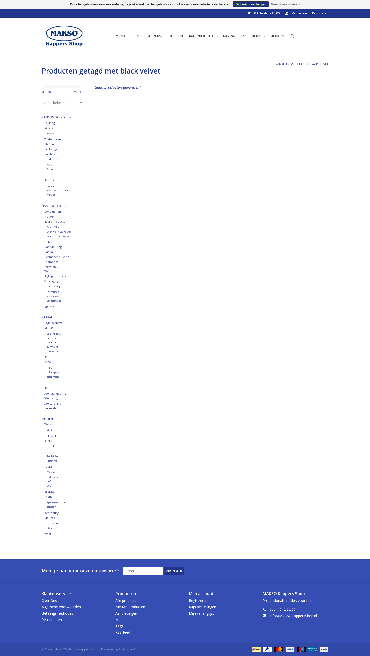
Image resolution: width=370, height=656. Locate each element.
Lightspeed (127, 649)
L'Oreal (49, 446)
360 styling (51, 398)
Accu (49, 164)
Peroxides (51, 266)
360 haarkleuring (55, 393)
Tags (302, 64)
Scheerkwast (54, 300)
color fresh (53, 376)
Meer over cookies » (285, 4)
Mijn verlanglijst (201, 613)
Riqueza (49, 518)
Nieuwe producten (130, 606)
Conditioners (52, 211)
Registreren (198, 600)
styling (51, 528)
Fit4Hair (49, 441)
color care (52, 342)
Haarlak (49, 252)
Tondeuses (51, 159)
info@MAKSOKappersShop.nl (293, 615)
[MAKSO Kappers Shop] (67, 36)
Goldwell (50, 436)
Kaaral (229, 35)
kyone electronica (57, 502)
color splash (54, 372)
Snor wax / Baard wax (59, 231)
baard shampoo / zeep (59, 236)
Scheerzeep (53, 296)
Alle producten (127, 600)
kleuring (52, 460)
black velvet (318, 64)
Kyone (50, 133)
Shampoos (51, 262)
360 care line (52, 403)
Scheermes (53, 292)
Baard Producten (55, 221)
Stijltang (49, 123)
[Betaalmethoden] (255, 649)
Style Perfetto (54, 477)
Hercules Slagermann (59, 190)
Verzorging (51, 281)
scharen (51, 506)
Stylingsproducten (56, 276)
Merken (258, 35)
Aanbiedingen (126, 613)
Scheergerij (52, 286)
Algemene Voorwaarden (61, 606)
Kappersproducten (164, 35)
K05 (46, 357)
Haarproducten (202, 35)
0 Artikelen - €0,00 (266, 13)
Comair (51, 186)
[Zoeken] (290, 36)
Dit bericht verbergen (251, 4)
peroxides (51, 408)
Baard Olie (53, 227)
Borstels (49, 154)
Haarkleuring (53, 247)
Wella (48, 424)
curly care (52, 346)
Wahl (47, 534)
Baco (47, 362)
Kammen (50, 180)
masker (49, 216)
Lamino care (54, 333)
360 (243, 35)
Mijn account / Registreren (309, 13)
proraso (49, 491)
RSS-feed (122, 632)
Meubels (50, 144)
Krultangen (51, 149)
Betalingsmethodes (57, 613)
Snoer (50, 169)
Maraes (49, 328)
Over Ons (49, 600)
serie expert (53, 452)
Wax (47, 271)
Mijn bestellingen (202, 606)
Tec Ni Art (52, 456)
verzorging (53, 523)
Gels (47, 242)
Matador (51, 194)
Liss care (52, 338)
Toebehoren (52, 139)
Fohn (47, 175)
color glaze (53, 368)
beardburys (51, 513)
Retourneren (52, 619)
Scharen (49, 127)
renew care (53, 351)
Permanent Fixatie (56, 257)
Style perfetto (53, 323)
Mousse (49, 307)
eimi (49, 430)
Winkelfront (128, 35)
